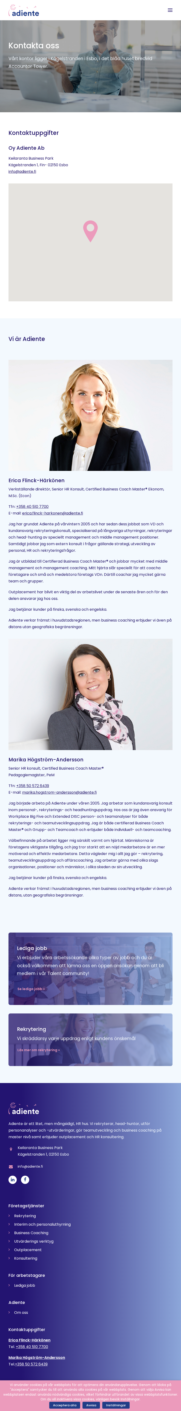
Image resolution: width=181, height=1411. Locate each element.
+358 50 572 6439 (32, 785)
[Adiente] (23, 10)
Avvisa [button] (91, 1405)
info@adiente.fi (22, 171)
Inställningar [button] (116, 1405)
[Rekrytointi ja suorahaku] (90, 1035)
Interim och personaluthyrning (42, 1224)
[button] (170, 10)
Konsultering (25, 1258)
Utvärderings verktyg (33, 1241)
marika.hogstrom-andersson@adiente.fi (59, 792)
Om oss (21, 1312)
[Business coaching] (90, 969)
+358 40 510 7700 (32, 506)
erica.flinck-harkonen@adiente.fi (52, 513)
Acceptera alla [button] (64, 1405)
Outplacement (28, 1250)
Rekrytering (25, 1216)
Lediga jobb (24, 1285)
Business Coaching (31, 1233)
